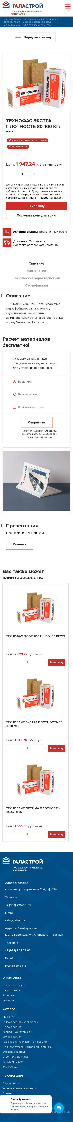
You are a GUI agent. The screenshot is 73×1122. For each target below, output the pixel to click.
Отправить (36, 422)
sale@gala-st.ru (15, 920)
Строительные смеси (16, 1056)
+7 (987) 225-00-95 (18, 905)
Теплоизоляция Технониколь (29, 140)
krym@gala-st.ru (15, 966)
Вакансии (8, 1000)
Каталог (18, 19)
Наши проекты (11, 990)
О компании (12, 977)
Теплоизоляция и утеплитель (40, 19)
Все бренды (10, 1066)
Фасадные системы (14, 1052)
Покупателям (13, 1076)
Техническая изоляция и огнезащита (25, 1041)
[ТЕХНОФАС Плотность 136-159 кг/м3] (35, 607)
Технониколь (19, 146)
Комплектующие (13, 1061)
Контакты (8, 995)
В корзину (36, 206)
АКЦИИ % (8, 1017)
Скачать (19, 544)
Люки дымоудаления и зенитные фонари (27, 1047)
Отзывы (7, 1093)
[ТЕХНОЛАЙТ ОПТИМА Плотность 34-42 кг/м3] (35, 779)
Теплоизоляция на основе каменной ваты (27, 21)
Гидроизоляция (12, 1027)
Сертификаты (11, 1083)
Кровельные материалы (17, 1032)
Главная (7, 19)
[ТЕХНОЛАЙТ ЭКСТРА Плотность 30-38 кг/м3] (35, 693)
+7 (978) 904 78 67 (18, 950)
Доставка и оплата (14, 985)
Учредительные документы (19, 1088)
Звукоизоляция (12, 1037)
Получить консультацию (36, 215)
